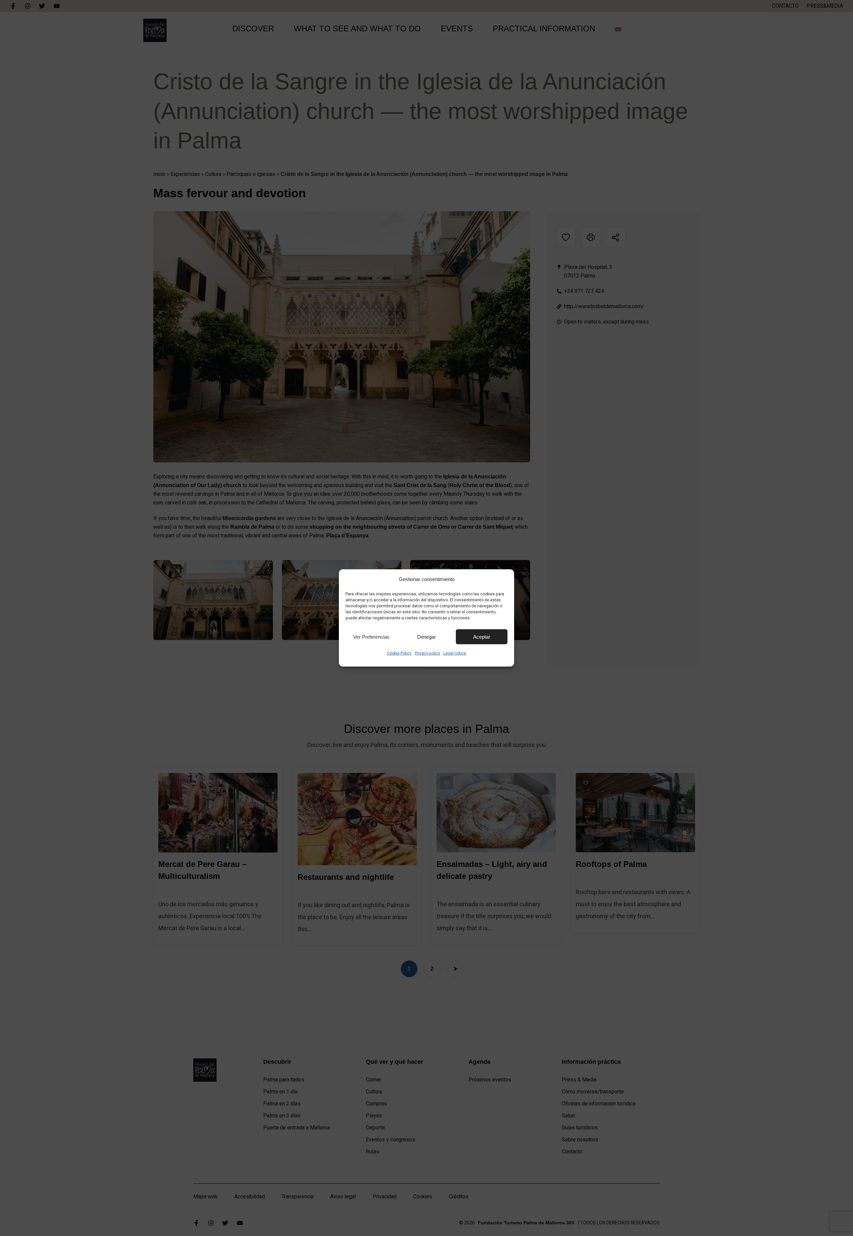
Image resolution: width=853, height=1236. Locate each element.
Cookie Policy (399, 653)
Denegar (426, 636)
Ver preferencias (371, 636)
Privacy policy (427, 653)
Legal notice (454, 653)
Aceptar (481, 636)
